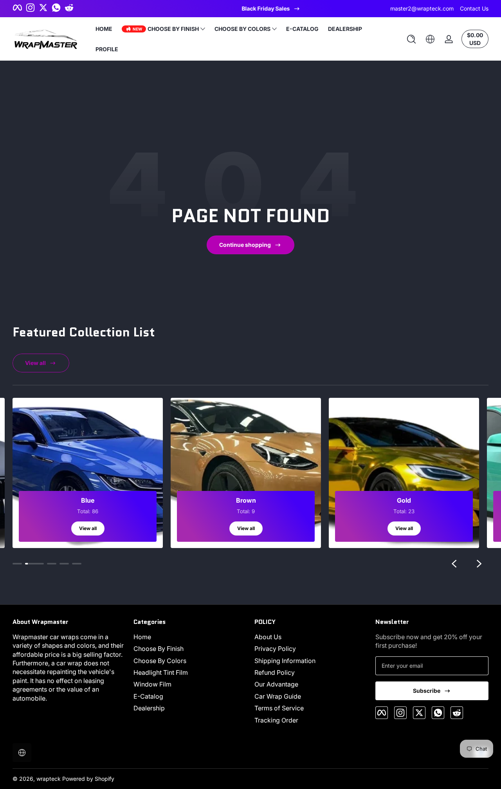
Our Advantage (276, 684)
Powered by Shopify (88, 778)
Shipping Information (284, 661)
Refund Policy (274, 672)
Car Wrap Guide (277, 696)
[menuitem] (190, 637)
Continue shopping (245, 244)
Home (142, 637)
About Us (267, 637)
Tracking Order (276, 720)
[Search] (411, 39)
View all (35, 362)
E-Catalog (148, 696)
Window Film (152, 684)
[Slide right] (479, 563)
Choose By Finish (158, 649)
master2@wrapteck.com (422, 8)
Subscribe (426, 690)
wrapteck (48, 778)
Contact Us (474, 8)
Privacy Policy (275, 649)
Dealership (149, 708)
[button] (411, 39)
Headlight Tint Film (160, 672)
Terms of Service (279, 708)
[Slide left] (454, 563)
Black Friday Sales (245, 8)
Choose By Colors (159, 661)
